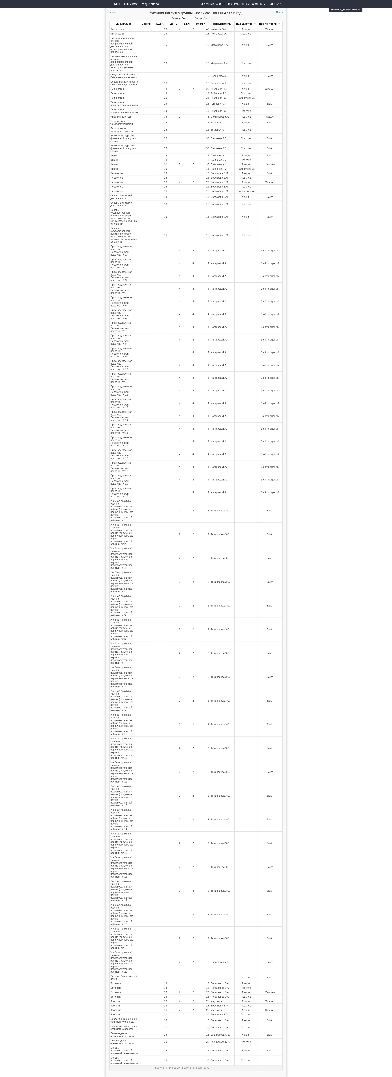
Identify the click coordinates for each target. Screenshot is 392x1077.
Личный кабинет (214, 3)
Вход (277, 4)
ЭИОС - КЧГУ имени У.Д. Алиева (136, 4)
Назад (112, 11)
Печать (279, 11)
